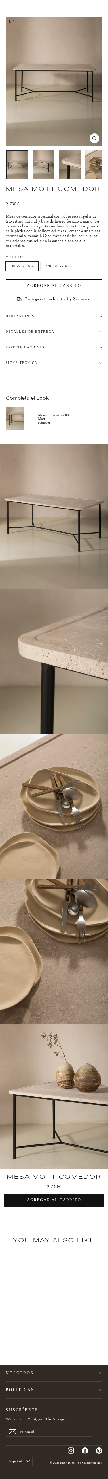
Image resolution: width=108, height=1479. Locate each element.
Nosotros (20, 1372)
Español (15, 1461)
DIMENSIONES (20, 316)
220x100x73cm (58, 266)
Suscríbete (22, 1409)
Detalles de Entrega (30, 331)
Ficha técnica (21, 362)
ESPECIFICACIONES (25, 347)
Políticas (20, 1389)
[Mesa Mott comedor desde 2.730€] (22, 418)
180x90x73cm (22, 266)
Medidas (15, 257)
